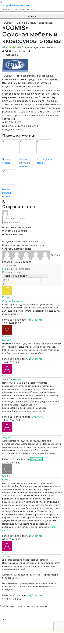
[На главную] (1, 1)
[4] (15, 47)
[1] (4, 47)
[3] (11, 47)
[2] (8, 47)
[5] (19, 47)
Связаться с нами (10, 612)
